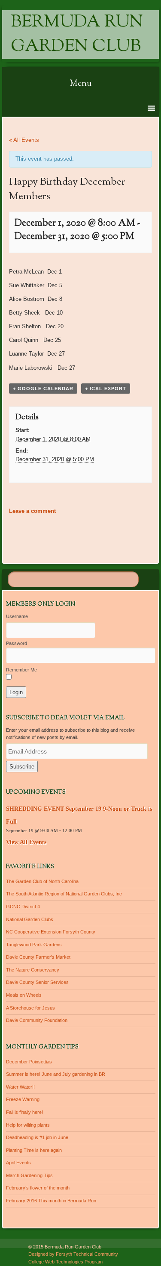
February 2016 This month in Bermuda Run (51, 1200)
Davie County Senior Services (37, 982)
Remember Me (21, 669)
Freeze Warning (22, 1099)
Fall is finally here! (24, 1112)
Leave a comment (32, 511)
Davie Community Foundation (36, 1020)
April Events (18, 1162)
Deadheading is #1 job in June (37, 1137)
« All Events (24, 140)
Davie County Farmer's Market (38, 957)
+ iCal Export (105, 388)
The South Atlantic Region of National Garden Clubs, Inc (64, 893)
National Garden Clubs (29, 919)
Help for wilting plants (28, 1125)
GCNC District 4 (23, 906)
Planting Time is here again (34, 1150)
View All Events (26, 842)
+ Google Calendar (43, 388)
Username (17, 616)
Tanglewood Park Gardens (34, 944)
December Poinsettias (29, 1061)
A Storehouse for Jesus (30, 1007)
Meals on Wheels (24, 995)
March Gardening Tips (29, 1175)
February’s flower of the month (38, 1187)
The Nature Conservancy (32, 969)
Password (16, 643)
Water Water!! (20, 1086)
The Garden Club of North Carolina (42, 881)
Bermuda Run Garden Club (77, 34)
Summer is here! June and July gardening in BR (55, 1074)
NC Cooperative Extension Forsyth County (50, 931)
